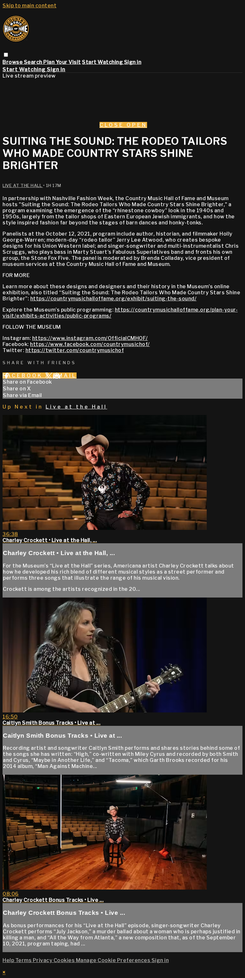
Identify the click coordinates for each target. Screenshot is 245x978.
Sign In (56, 69)
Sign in (133, 62)
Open (137, 125)
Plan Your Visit (62, 62)
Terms (24, 960)
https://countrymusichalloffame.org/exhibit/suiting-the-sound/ (113, 299)
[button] (6, 55)
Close (113, 125)
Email (65, 375)
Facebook (24, 375)
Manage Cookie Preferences (114, 960)
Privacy (43, 960)
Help (9, 960)
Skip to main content (29, 6)
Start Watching (103, 62)
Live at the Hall (23, 185)
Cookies (65, 960)
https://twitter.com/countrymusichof (75, 350)
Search (34, 62)
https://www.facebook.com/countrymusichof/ (90, 344)
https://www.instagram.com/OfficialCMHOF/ (90, 338)
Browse (13, 62)
